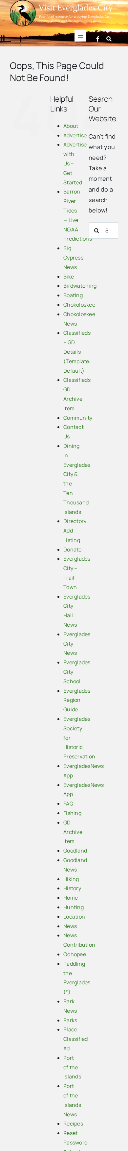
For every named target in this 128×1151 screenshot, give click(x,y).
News (70, 926)
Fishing (72, 813)
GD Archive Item (72, 832)
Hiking (71, 879)
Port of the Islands (72, 1067)
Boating (73, 295)
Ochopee (74, 954)
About (70, 125)
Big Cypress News (73, 258)
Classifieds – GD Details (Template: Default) (77, 351)
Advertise (75, 135)
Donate (72, 549)
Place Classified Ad (75, 1039)
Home (70, 897)
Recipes (73, 1123)
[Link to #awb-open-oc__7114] (109, 39)
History (72, 888)
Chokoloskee (79, 304)
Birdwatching (79, 285)
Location (74, 916)
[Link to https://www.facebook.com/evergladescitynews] (97, 39)
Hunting (73, 907)
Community (77, 417)
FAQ (68, 803)
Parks (70, 1020)
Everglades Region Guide (77, 700)
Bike (68, 276)
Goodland (75, 850)
